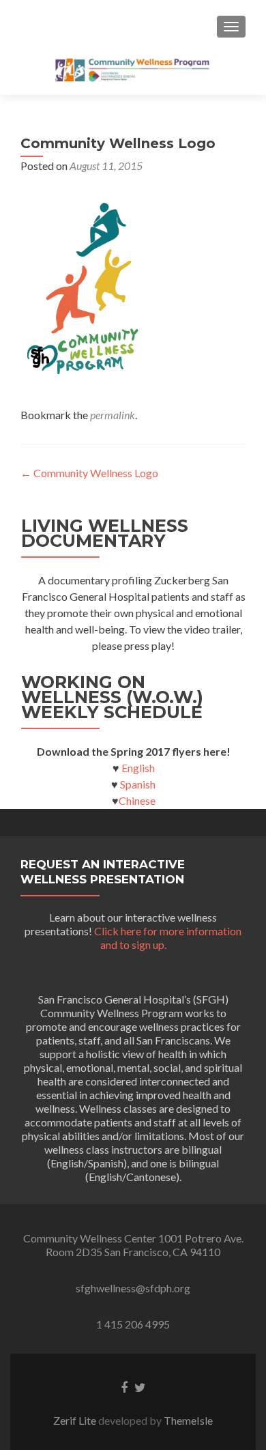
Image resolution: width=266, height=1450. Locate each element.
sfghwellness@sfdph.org (133, 1287)
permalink (112, 414)
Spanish (137, 784)
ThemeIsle (188, 1420)
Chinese (137, 800)
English (138, 767)
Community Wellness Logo (89, 472)
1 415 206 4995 (133, 1324)
